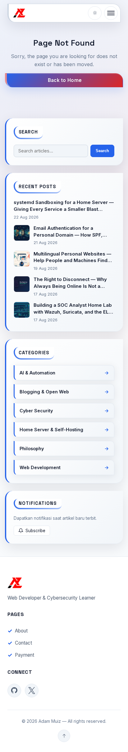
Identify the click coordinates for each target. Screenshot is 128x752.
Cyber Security (36, 410)
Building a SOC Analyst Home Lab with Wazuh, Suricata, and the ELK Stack (73, 308)
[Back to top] (64, 736)
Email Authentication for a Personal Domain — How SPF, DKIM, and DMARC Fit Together (70, 231)
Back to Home (65, 80)
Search (102, 150)
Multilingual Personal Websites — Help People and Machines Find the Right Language (72, 257)
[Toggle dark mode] (95, 13)
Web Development (40, 467)
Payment (24, 655)
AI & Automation (37, 372)
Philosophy (32, 448)
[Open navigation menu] (111, 13)
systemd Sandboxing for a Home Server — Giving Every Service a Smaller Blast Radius (64, 206)
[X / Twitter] (32, 690)
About (21, 631)
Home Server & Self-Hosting (51, 429)
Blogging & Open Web (44, 391)
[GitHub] (14, 690)
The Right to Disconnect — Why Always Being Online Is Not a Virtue (70, 283)
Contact (23, 643)
